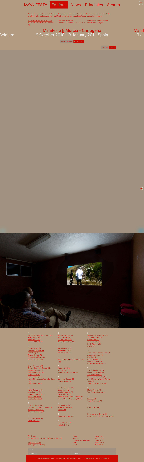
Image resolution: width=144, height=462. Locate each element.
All (29, 25)
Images (112, 47)
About (63, 41)
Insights (70, 41)
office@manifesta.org (36, 445)
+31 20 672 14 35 (34, 442)
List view (105, 47)
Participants (78, 41)
